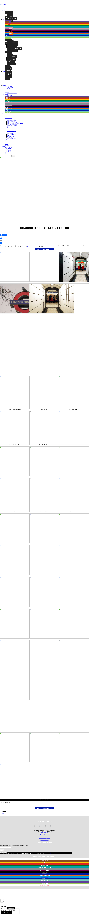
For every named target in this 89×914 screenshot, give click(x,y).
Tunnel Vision (10, 130)
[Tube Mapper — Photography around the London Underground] (44, 6)
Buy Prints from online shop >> (44, 249)
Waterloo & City (8, 111)
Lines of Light (10, 135)
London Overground (9, 108)
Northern (28, 246)
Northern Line (7, 106)
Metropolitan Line (8, 105)
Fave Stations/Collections (7, 113)
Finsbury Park (10, 115)
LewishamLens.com (44, 832)
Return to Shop (11, 908)
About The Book (8, 150)
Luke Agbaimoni (3, 894)
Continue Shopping (7, 912)
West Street (7, 140)
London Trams (8, 37)
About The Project (8, 148)
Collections (7, 126)
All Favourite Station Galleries (12, 42)
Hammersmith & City (9, 28)
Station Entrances (10, 136)
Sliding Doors (10, 133)
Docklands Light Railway (10, 101)
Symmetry (9, 127)
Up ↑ (9, 894)
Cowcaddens (7, 141)
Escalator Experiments (11, 134)
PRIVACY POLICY (44, 840)
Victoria (6, 109)
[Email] (44, 241)
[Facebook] (44, 239)
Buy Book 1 (10, 16)
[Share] (44, 243)
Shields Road (8, 70)
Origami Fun (9, 137)
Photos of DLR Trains (11, 120)
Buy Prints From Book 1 (12, 18)
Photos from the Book (11, 138)
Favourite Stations (8, 114)
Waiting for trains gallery (12, 56)
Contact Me (7, 149)
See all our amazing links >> (44, 838)
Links (6, 152)
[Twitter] (44, 237)
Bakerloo (6, 97)
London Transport (8, 118)
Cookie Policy (48, 853)
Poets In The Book (8, 151)
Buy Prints (7, 92)
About (3, 71)
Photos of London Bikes (12, 124)
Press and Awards (8, 147)
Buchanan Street (8, 143)
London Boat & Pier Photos (12, 50)
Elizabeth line (7, 96)
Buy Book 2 (9, 89)
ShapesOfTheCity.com (44, 834)
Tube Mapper (5, 892)
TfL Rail (6, 110)
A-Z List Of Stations (9, 95)
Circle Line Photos (44, 862)
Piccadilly (7, 107)
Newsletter (7, 79)
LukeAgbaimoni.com (44, 835)
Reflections (9, 128)
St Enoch (6, 144)
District (6, 100)
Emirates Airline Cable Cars (12, 119)
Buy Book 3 (9, 88)
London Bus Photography (12, 121)
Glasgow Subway (5, 139)
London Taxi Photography (12, 122)
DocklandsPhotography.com (44, 833)
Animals (8, 132)
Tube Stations (5, 94)
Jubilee (6, 103)
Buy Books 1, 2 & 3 (9, 87)
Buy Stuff (4, 10)
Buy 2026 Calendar (8, 86)
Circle (6, 99)
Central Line (7, 98)
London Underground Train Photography (15, 123)
